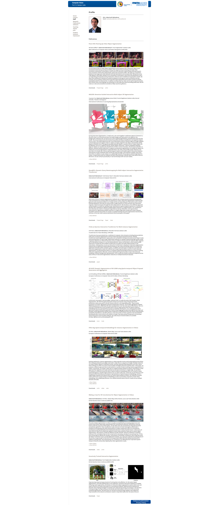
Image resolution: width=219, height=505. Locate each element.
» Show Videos (92, 382)
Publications (76, 23)
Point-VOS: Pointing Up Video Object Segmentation (105, 44)
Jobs (74, 30)
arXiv (106, 88)
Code (111, 220)
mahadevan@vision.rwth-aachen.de (116, 19)
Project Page (100, 88)
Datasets (75, 34)
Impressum (76, 36)
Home (75, 16)
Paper (106, 220)
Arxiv (98, 321)
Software (75, 24)
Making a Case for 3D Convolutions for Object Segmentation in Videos (111, 395)
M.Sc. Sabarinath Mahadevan (111, 17)
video (102, 388)
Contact (75, 17)
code (107, 388)
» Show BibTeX (92, 159)
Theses (75, 28)
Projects (75, 32)
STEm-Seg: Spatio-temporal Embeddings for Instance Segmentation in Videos (113, 328)
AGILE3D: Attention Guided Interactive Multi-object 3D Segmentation (111, 94)
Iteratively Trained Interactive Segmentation (103, 456)
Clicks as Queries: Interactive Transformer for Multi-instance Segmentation (113, 227)
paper (98, 262)
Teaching (75, 27)
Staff (74, 19)
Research (75, 21)
